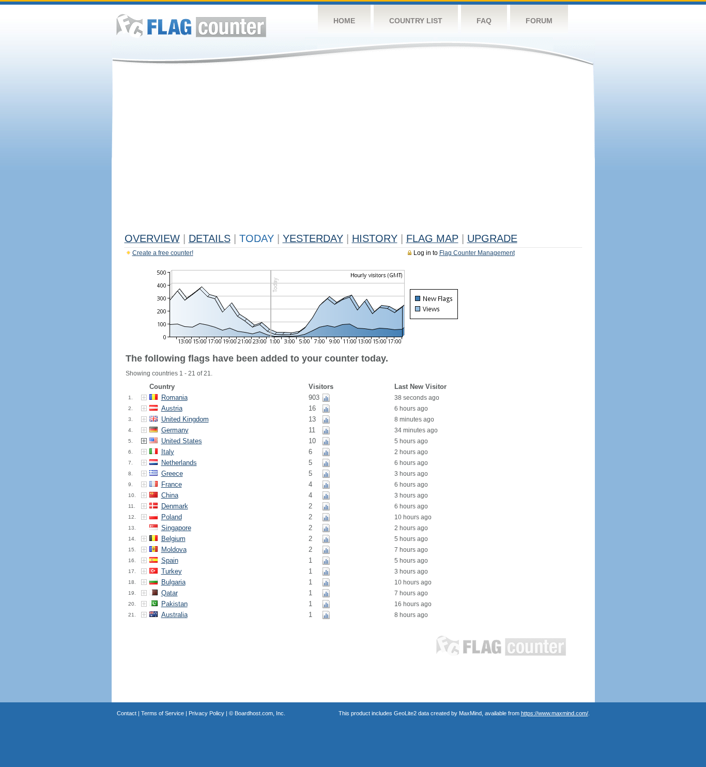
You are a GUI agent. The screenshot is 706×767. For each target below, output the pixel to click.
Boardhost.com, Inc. (260, 713)
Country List (415, 21)
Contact (126, 713)
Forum (539, 21)
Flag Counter (191, 25)
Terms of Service (162, 713)
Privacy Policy (206, 713)
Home (344, 21)
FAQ (484, 21)
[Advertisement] (353, 151)
